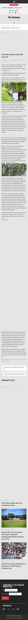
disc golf (13, 359)
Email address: (5, 594)
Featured (23, 60)
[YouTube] (15, 13)
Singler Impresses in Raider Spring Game (14, 374)
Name (2, 590)
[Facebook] (18, 13)
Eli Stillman (15, 60)
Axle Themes (18, 618)
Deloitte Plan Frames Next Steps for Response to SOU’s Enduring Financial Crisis (14, 566)
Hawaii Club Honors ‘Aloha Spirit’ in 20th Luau (13, 368)
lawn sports (18, 359)
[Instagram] (12, 13)
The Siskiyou (14, 17)
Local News (4, 62)
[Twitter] (9, 13)
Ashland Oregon (7, 359)
